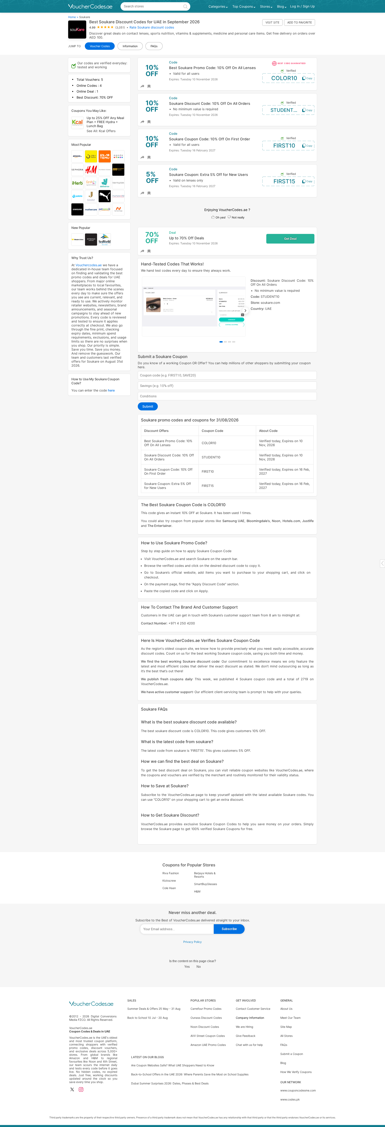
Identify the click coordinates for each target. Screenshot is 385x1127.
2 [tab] (225, 342)
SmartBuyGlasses (205, 884)
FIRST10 (284, 145)
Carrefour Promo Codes (205, 1008)
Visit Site (272, 22)
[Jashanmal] (91, 196)
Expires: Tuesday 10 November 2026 (193, 79)
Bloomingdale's (258, 521)
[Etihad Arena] (91, 240)
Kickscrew (169, 880)
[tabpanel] (227, 306)
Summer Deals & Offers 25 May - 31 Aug (153, 1008)
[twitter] (72, 1089)
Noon (276, 521)
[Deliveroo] (105, 183)
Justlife (308, 521)
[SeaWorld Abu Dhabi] (105, 240)
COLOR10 (284, 78)
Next (245, 310)
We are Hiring (244, 1026)
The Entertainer (159, 526)
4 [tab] (233, 342)
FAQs (283, 1044)
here (111, 390)
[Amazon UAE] (77, 156)
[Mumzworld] (118, 196)
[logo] (90, 6)
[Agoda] (118, 156)
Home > (73, 17)
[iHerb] (77, 183)
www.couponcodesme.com (298, 1090)
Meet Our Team (290, 1017)
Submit (147, 406)
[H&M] (91, 170)
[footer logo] (93, 1004)
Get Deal (290, 239)
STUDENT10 (285, 110)
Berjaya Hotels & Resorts (205, 874)
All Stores (286, 1035)
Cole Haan (169, 888)
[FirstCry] (91, 183)
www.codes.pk (290, 1099)
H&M (197, 891)
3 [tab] (229, 342)
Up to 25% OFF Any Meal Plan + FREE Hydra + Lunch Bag (105, 124)
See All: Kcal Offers (101, 131)
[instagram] (81, 1089)
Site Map (286, 1026)
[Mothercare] (91, 209)
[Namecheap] (118, 209)
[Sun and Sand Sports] (118, 170)
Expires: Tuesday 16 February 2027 (192, 150)
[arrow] (382, 563)
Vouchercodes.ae (89, 265)
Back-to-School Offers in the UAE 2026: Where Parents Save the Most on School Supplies (189, 1074)
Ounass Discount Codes (206, 1017)
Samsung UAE (233, 521)
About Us (286, 1008)
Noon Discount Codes (204, 1026)
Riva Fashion (170, 873)
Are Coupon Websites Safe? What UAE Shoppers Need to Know (172, 1065)
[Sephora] (77, 170)
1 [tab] (221, 342)
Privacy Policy (192, 941)
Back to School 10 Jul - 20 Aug (147, 1017)
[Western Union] (77, 240)
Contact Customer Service (253, 1008)
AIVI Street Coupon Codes (207, 1035)
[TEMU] (105, 156)
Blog (283, 1063)
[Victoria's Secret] (105, 170)
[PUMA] (105, 196)
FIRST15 (284, 181)
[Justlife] (77, 196)
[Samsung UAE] (77, 209)
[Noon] (91, 156)
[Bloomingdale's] (118, 183)
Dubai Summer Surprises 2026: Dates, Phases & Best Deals (170, 1083)
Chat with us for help (249, 1044)
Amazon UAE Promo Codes (208, 1044)
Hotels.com (291, 521)
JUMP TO (74, 46)
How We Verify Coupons (296, 1072)
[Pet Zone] (105, 209)
